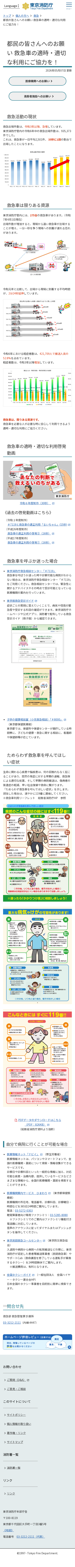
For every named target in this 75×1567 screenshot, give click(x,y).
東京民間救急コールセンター (24, 1240)
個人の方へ (22, 16)
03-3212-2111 (12, 1322)
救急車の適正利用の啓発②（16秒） (29, 533)
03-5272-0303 (24, 1210)
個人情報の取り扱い (19, 1424)
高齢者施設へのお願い (37, 96)
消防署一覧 (13, 1467)
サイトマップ (15, 1442)
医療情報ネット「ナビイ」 (23, 1154)
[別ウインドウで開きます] (37, 1342)
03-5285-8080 (59, 1215)
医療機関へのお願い (37, 81)
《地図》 (8, 1530)
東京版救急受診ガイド (20, 601)
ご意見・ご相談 (16, 1389)
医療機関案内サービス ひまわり (27, 1193)
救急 (36, 16)
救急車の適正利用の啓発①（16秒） (29, 542)
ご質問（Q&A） (16, 1380)
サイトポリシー (16, 1415)
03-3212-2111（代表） (31, 1536)
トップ (7, 16)
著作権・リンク (16, 1433)
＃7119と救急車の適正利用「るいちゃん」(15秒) (37, 524)
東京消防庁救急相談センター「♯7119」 (31, 571)
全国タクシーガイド (19, 1275)
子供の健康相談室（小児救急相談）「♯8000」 (35, 719)
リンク (11, 1493)
